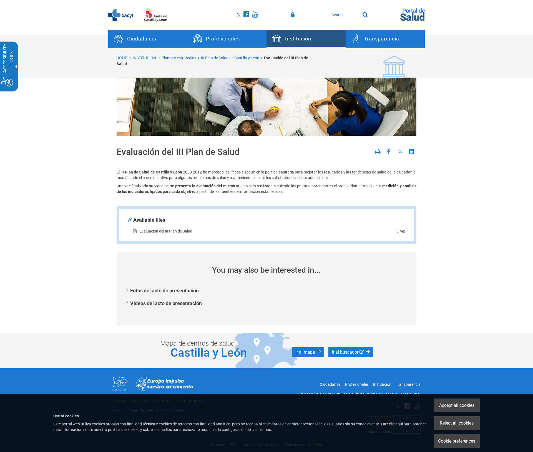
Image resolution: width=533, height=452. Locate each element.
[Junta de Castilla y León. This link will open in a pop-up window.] (155, 14)
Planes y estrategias (179, 58)
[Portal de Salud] (412, 14)
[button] (308, 352)
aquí (399, 424)
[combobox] (344, 15)
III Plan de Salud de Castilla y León (230, 58)
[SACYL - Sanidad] (120, 14)
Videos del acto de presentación (166, 303)
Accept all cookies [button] (456, 405)
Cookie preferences (456, 441)
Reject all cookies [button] (457, 423)
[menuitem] (147, 39)
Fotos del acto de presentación (164, 290)
